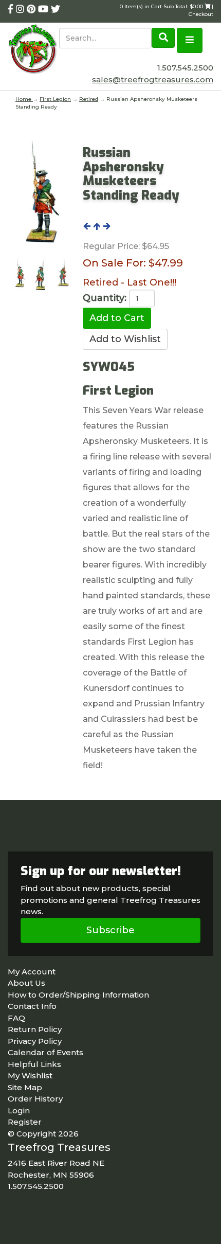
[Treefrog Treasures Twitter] (55, 9)
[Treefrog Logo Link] (33, 50)
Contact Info (32, 1006)
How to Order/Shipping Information (78, 995)
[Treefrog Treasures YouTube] (44, 9)
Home (24, 99)
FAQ (16, 1018)
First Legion (55, 99)
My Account (32, 971)
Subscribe (110, 930)
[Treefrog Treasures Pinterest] (32, 9)
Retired (88, 99)
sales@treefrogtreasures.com (152, 79)
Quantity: (104, 298)
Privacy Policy (35, 1041)
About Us (26, 983)
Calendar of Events (45, 1052)
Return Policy (35, 1029)
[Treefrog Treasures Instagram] (21, 9)
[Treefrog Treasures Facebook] (12, 9)
